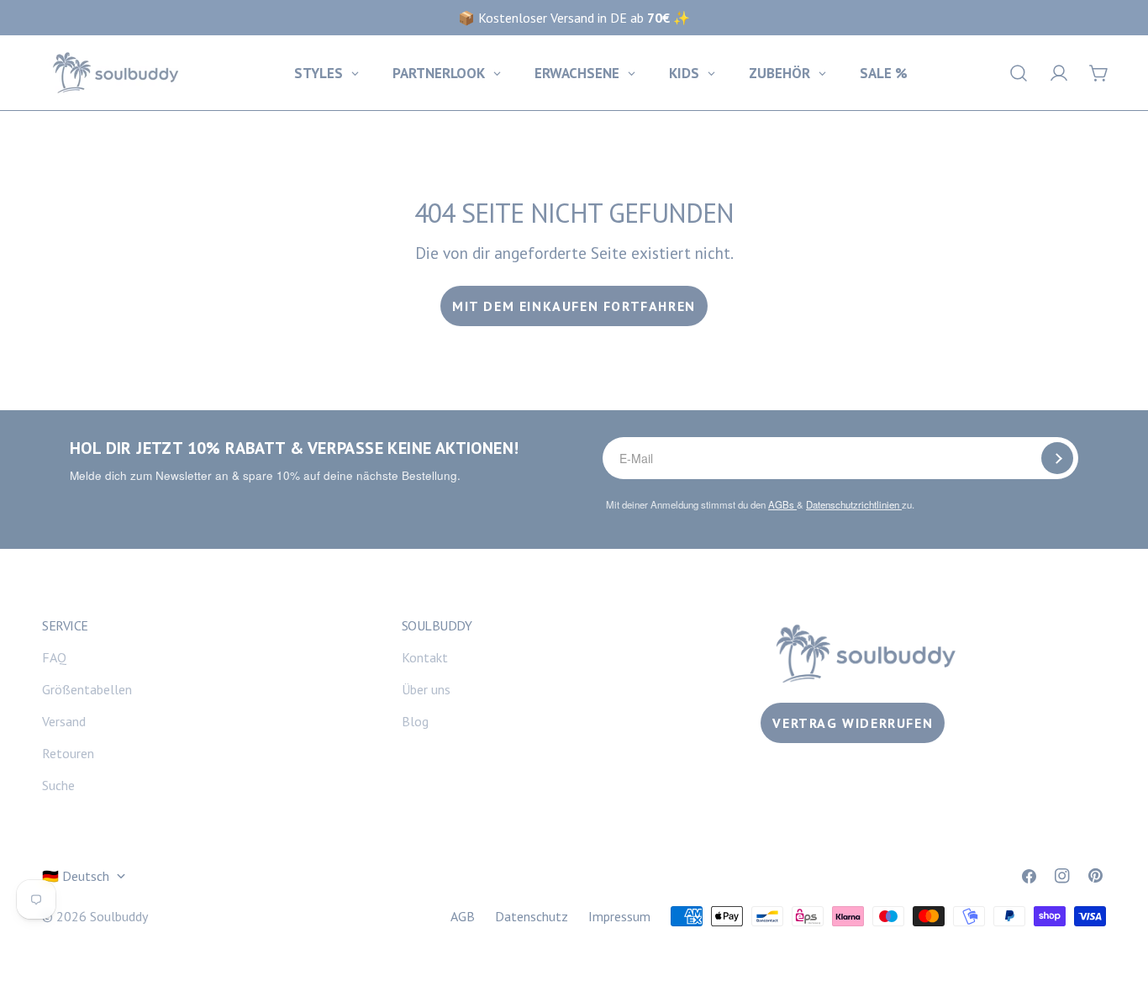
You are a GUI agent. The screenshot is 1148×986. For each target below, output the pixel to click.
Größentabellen (87, 689)
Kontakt (425, 657)
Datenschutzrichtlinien (854, 504)
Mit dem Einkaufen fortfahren (574, 306)
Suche (58, 785)
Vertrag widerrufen (852, 722)
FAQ (54, 657)
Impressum (619, 916)
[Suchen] (1018, 73)
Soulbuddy (119, 916)
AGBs (782, 504)
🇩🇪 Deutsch (75, 875)
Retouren (68, 753)
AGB (462, 916)
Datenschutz (531, 916)
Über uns (426, 689)
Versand (64, 721)
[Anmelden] (1057, 458)
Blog (415, 721)
